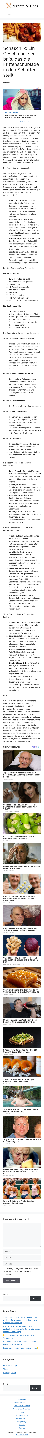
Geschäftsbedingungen (22, 1409)
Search (6, 1294)
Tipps (5, 1369)
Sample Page (22, 1422)
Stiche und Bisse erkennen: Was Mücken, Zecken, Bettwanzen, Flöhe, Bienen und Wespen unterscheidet (21, 1320)
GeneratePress (22, 1435)
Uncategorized (9, 1373)
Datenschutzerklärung (22, 1403)
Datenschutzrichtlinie (22, 1406)
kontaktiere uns (22, 1415)
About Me (22, 1399)
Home (22, 1412)
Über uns (22, 1428)
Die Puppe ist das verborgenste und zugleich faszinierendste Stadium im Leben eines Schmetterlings (21, 1329)
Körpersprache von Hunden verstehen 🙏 (20, 1348)
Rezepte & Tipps (10, 1365)
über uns (22, 1425)
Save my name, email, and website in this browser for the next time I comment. (22, 1271)
